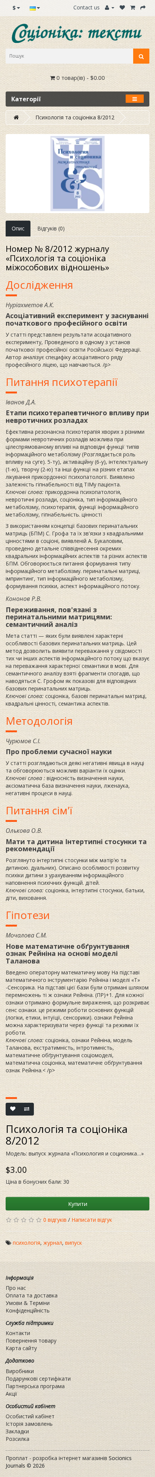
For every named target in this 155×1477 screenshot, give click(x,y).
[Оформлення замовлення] (143, 7)
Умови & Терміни (28, 1302)
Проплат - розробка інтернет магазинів (56, 1458)
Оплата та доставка (32, 1295)
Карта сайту (21, 1348)
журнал (52, 1242)
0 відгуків (55, 1219)
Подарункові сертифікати (38, 1378)
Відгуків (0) (51, 228)
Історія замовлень (29, 1423)
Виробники (20, 1371)
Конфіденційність (28, 1310)
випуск (73, 1242)
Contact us (86, 7)
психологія (26, 1242)
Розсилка (17, 1438)
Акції (11, 1393)
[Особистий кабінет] (109, 7)
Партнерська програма (35, 1386)
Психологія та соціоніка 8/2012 (74, 117)
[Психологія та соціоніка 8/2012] (77, 173)
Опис (18, 228)
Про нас (16, 1287)
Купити (77, 1203)
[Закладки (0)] (122, 7)
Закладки (17, 1431)
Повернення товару (31, 1340)
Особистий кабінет (30, 1416)
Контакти (18, 1333)
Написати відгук (91, 1219)
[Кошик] (132, 7)
